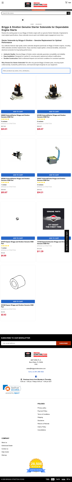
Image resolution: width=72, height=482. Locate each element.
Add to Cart (18, 112)
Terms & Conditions (44, 414)
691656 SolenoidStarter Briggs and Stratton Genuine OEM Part (51, 116)
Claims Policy (42, 427)
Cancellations (42, 430)
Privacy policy (42, 408)
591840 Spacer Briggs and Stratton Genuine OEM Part (17, 306)
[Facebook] (36, 376)
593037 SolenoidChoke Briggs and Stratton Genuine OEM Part (51, 179)
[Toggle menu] (2, 2)
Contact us (5, 449)
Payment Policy (42, 411)
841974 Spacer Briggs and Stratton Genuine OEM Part (17, 243)
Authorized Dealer (7, 445)
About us (4, 442)
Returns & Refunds (43, 424)
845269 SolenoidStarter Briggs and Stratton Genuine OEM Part (15, 179)
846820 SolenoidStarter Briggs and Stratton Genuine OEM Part (15, 116)
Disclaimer (41, 420)
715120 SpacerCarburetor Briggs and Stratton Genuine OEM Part (52, 243)
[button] (23, 20)
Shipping (40, 417)
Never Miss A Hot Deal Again (67, 241)
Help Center (5, 452)
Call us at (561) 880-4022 (36, 372)
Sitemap (4, 455)
